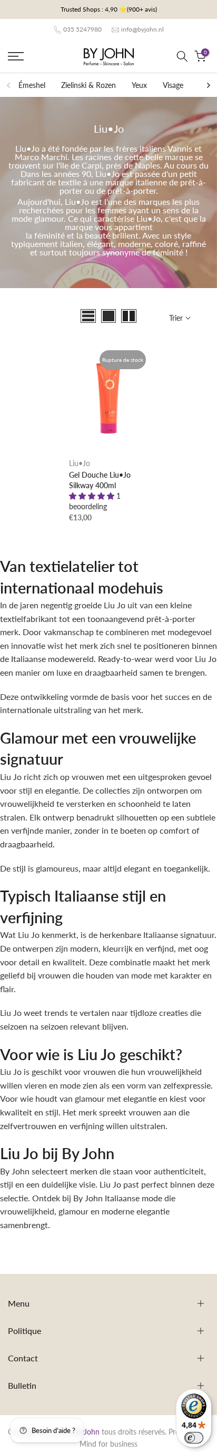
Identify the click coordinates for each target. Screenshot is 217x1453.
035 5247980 (82, 29)
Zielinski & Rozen (88, 85)
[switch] (193, 1438)
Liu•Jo (79, 463)
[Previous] (9, 85)
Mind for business (108, 1443)
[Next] (208, 85)
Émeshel (31, 85)
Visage (173, 85)
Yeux (139, 85)
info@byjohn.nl (142, 29)
